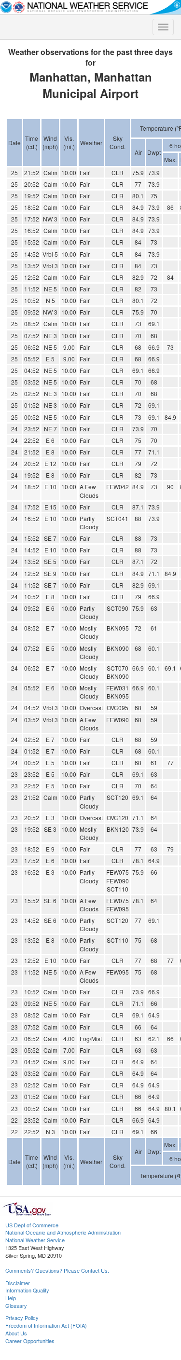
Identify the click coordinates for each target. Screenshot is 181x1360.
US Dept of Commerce (31, 1225)
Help (10, 1298)
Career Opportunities (30, 1341)
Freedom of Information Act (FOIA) (46, 1325)
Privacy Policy (22, 1317)
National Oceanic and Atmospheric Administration (63, 1232)
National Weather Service (35, 1240)
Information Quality (27, 1290)
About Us (16, 1333)
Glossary (16, 1305)
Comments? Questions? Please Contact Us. (57, 1270)
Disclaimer (17, 1283)
